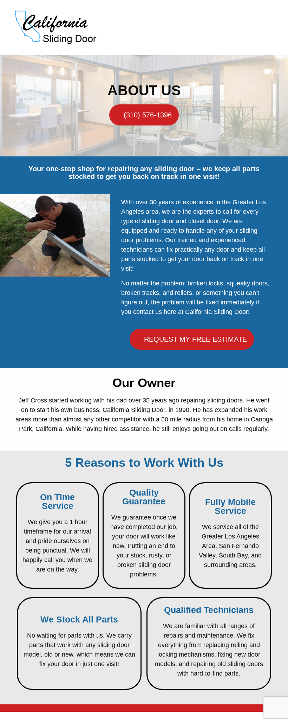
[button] (275, 27)
